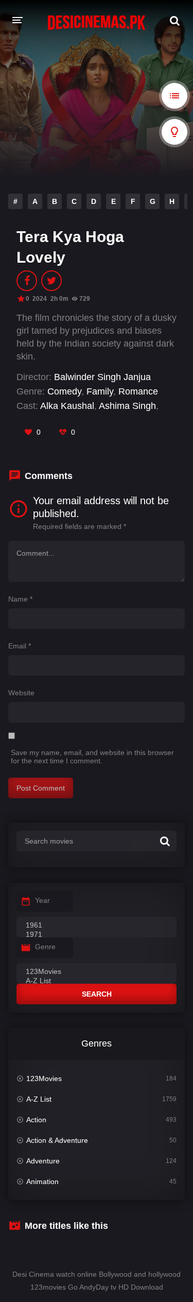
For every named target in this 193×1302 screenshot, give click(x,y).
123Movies (44, 1078)
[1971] (96, 934)
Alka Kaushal (67, 406)
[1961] (96, 925)
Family (99, 391)
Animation (42, 1181)
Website (21, 693)
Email (19, 646)
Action (36, 1120)
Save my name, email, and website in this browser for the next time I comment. (92, 756)
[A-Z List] (96, 981)
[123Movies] (96, 971)
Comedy (64, 391)
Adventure (43, 1161)
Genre (45, 947)
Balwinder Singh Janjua (102, 377)
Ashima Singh (127, 406)
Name (20, 599)
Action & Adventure (57, 1140)
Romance (138, 391)
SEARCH (97, 994)
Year (42, 900)
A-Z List (38, 1099)
